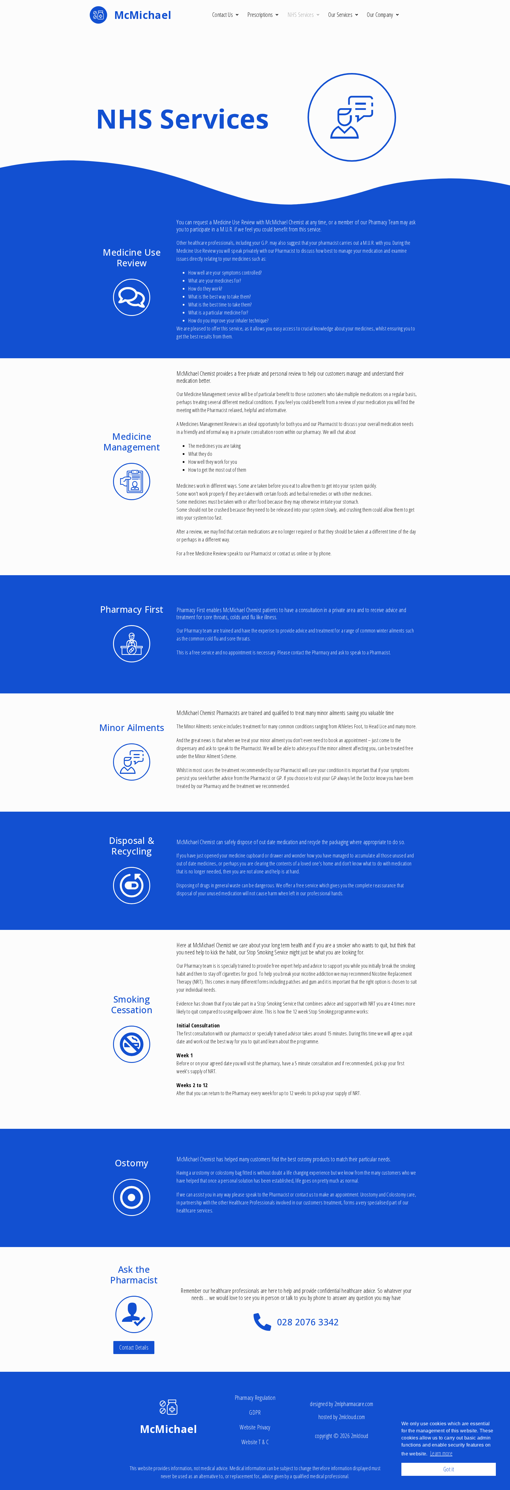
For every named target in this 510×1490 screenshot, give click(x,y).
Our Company (380, 15)
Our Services (340, 15)
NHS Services (300, 15)
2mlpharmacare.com (353, 1404)
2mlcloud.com (352, 1417)
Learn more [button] (441, 1453)
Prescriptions (260, 15)
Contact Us (222, 15)
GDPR (255, 1412)
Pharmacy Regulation (255, 1398)
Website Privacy (255, 1427)
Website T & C (255, 1442)
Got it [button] (448, 1469)
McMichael (168, 1429)
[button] (133, 1347)
